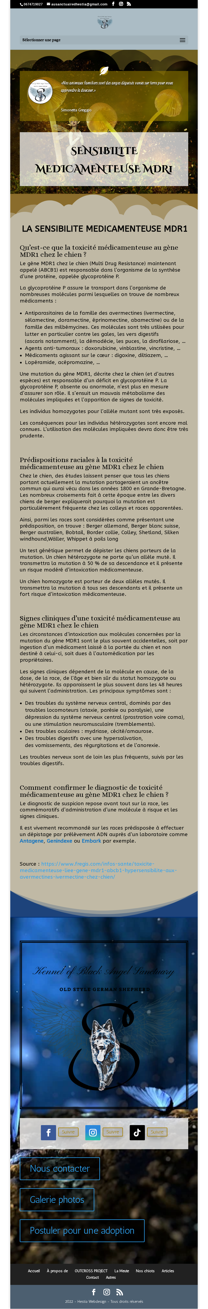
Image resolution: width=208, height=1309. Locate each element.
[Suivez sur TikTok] (137, 1132)
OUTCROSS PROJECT (91, 1271)
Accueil (34, 1271)
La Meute (122, 1271)
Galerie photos (57, 1199)
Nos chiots (145, 1271)
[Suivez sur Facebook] (48, 1132)
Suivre (68, 1132)
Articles (168, 1271)
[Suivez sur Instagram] (92, 1132)
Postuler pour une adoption (82, 1230)
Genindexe (59, 841)
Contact (92, 1277)
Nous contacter (60, 1168)
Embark (91, 841)
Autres (111, 1277)
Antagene (32, 841)
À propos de (57, 1271)
